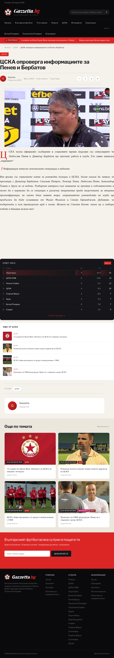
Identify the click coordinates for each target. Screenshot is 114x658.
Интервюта (76, 23)
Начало (7, 23)
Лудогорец (91, 23)
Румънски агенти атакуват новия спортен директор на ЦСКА (37, 348)
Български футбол (24, 23)
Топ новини (42, 23)
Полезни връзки (98, 591)
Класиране (50, 34)
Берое (71, 611)
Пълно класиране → (57, 316)
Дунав (71, 643)
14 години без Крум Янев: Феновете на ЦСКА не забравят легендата (40, 337)
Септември (73, 631)
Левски (54, 23)
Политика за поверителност (52, 592)
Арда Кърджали (75, 619)
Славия (71, 623)
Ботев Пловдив (11, 34)
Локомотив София (76, 607)
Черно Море (74, 615)
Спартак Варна (74, 627)
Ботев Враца (74, 599)
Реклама (49, 587)
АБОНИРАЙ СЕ (61, 554)
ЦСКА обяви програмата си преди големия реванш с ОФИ (36, 360)
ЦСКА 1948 (73, 587)
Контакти (50, 583)
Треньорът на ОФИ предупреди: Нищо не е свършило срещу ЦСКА (39, 372)
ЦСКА (64, 23)
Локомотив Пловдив (32, 34)
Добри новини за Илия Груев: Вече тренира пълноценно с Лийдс (31, 40)
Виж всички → (103, 426)
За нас (48, 579)
